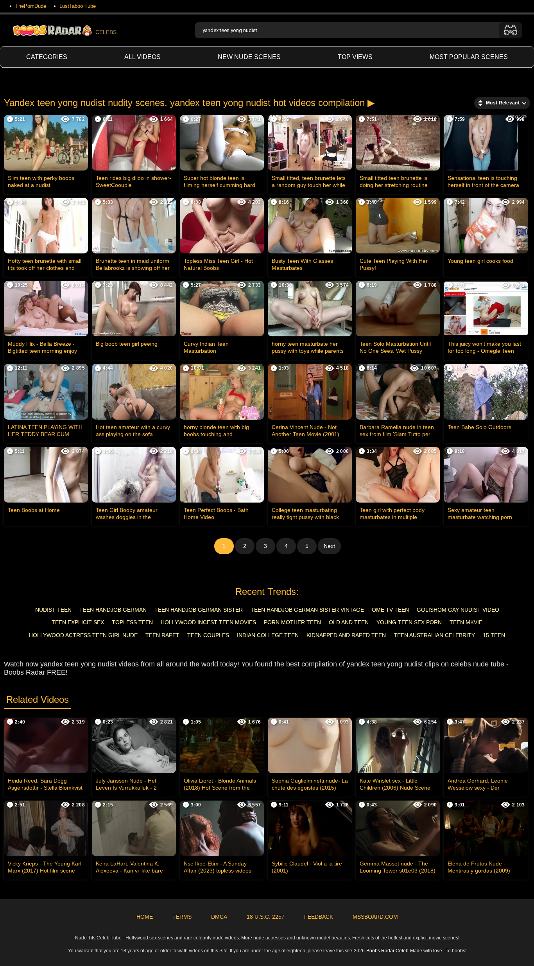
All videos (142, 57)
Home (144, 917)
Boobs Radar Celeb (387, 950)
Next (329, 546)
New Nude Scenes (249, 57)
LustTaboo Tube (77, 6)
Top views (355, 57)
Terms (182, 917)
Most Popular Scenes (469, 57)
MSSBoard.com (375, 917)
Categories (46, 57)
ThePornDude (30, 6)
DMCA (219, 917)
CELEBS (105, 32)
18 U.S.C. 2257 (266, 917)
